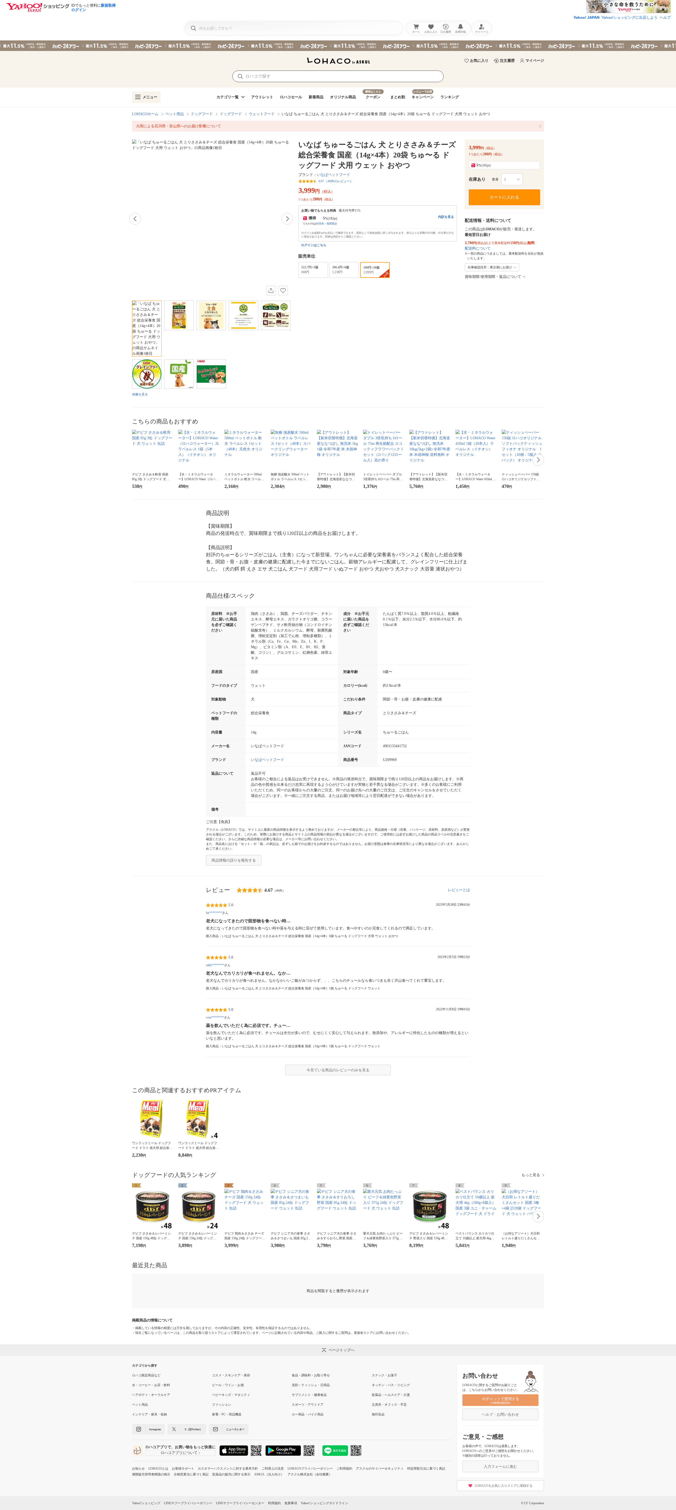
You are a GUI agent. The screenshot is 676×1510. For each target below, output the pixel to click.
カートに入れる (504, 197)
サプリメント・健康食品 (309, 1394)
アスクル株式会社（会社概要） (310, 1474)
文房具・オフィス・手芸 (389, 1404)
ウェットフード (262, 114)
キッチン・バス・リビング (391, 1385)
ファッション (221, 1404)
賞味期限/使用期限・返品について (493, 277)
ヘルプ (665, 17)
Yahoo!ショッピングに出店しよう (630, 17)
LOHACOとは (158, 1468)
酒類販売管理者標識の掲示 (151, 1474)
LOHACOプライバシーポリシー (310, 1468)
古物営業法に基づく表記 (191, 1474)
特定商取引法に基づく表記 (426, 1468)
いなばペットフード (333, 175)
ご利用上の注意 (273, 1468)
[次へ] (287, 219)
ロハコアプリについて (179, 1453)
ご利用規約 (344, 1468)
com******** (215, 1017)
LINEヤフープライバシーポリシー (188, 1503)
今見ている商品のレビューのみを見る (338, 1070)
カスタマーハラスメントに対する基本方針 (228, 1468)
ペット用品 (174, 114)
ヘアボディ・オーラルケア (151, 1394)
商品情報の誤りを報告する (234, 860)
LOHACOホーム (145, 114)
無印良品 (378, 1414)
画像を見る (140, 394)
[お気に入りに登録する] (283, 290)
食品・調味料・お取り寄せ (311, 1375)
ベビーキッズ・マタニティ (231, 1394)
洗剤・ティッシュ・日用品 (311, 1385)
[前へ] (135, 219)
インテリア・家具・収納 (149, 1414)
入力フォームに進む (500, 1467)
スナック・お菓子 (384, 1375)
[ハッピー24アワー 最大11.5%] (338, 45)
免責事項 (290, 1503)
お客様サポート (183, 1468)
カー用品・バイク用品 (307, 1414)
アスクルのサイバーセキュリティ (379, 1468)
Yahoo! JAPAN (586, 17)
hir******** (214, 913)
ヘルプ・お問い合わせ (500, 1414)
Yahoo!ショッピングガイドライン (324, 1503)
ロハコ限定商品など (146, 1375)
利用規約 (274, 1503)
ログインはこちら (313, 245)
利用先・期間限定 (326, 223)
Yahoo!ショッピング (146, 1503)
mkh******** (215, 965)
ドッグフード (202, 114)
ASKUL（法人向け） (269, 1474)
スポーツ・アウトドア (307, 1404)
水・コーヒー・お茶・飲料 (151, 1385)
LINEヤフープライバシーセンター (240, 1503)
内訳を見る (446, 217)
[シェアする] (271, 290)
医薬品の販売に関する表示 (231, 1474)
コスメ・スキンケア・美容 (231, 1375)
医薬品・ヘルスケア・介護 (391, 1394)
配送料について (478, 248)
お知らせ (138, 1468)
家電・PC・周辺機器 (226, 1414)
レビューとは (459, 890)
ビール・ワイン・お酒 (228, 1385)
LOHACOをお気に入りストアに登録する (504, 1486)
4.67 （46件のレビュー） (335, 181)
